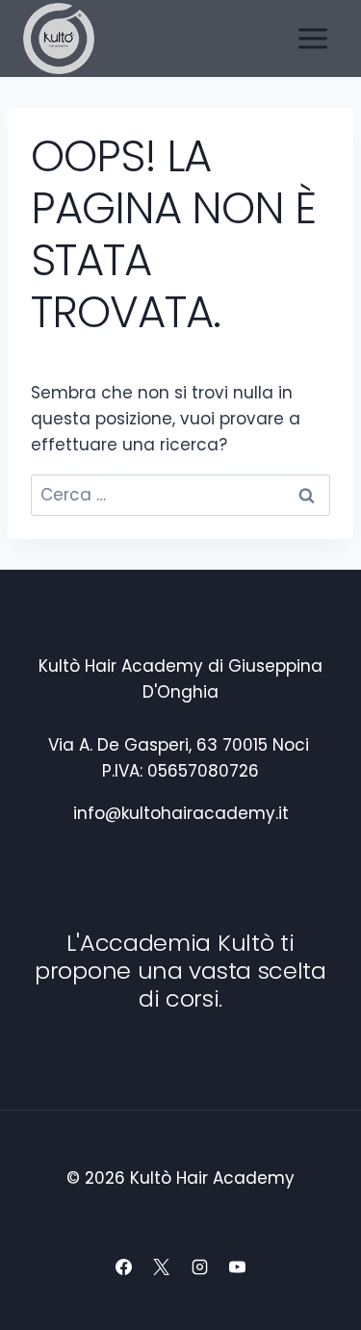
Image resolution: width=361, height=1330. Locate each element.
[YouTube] (236, 1266)
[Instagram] (199, 1266)
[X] (161, 1266)
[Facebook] (124, 1266)
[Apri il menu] (312, 38)
